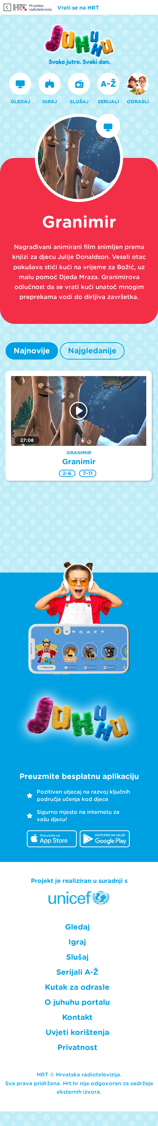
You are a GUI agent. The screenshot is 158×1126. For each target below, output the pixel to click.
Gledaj (77, 927)
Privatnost (77, 1047)
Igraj (77, 942)
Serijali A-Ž (77, 972)
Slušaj (77, 957)
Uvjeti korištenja (77, 1032)
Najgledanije (92, 350)
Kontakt (77, 1017)
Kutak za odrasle (77, 987)
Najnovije (32, 350)
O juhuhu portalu (77, 1002)
